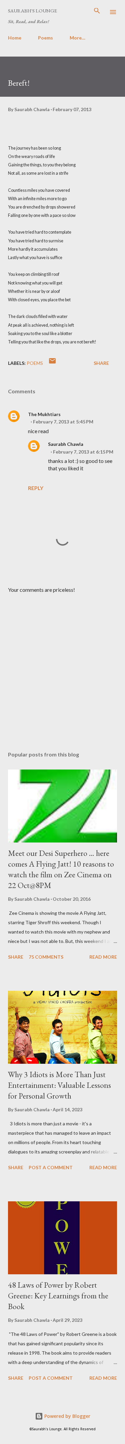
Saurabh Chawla (65, 444)
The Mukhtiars (44, 414)
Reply (35, 488)
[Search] (97, 12)
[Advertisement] (62, 667)
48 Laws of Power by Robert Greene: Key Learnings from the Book (58, 1295)
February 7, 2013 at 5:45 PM (63, 421)
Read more (103, 957)
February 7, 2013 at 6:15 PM (83, 452)
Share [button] (101, 363)
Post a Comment (51, 1167)
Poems (45, 38)
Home (14, 38)
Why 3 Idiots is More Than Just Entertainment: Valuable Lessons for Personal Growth (59, 1085)
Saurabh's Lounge (32, 10)
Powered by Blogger (66, 1416)
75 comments (46, 957)
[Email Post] (52, 363)
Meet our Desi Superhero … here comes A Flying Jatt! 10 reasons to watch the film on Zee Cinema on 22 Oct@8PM (61, 869)
